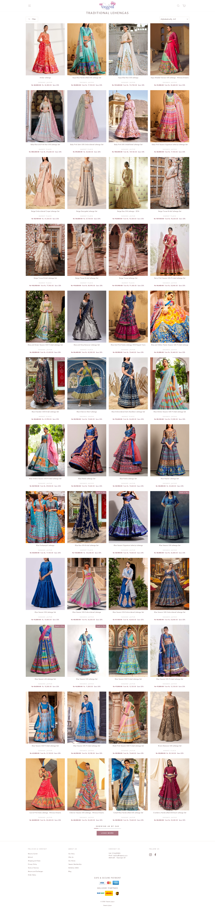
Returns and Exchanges (35, 871)
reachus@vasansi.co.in (120, 855)
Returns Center (33, 854)
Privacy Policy (32, 864)
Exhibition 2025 (73, 868)
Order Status (32, 875)
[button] (107, 833)
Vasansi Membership (75, 864)
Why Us (70, 857)
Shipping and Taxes (34, 861)
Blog (69, 871)
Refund (30, 857)
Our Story (71, 854)
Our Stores (71, 861)
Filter (33, 19)
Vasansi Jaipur (107, 905)
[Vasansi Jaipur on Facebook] (155, 854)
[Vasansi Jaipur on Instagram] (150, 854)
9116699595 (116, 853)
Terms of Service (33, 868)
